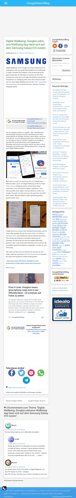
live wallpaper (63, 252)
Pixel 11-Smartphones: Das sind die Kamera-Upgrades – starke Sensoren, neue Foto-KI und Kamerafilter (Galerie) (61, 131)
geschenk (63, 223)
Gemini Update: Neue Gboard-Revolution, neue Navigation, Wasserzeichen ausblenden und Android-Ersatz (61, 189)
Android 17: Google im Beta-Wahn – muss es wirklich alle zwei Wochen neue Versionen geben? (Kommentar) (61, 156)
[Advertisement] (38, 22)
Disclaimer (65, 290)
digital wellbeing (13, 387)
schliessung (61, 256)
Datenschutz (56, 290)
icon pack (56, 247)
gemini (54, 224)
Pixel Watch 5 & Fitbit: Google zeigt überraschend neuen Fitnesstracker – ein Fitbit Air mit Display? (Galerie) (61, 94)
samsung (54, 256)
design (54, 221)
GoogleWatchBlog (38, 3)
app (57, 219)
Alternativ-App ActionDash (32, 254)
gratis (67, 245)
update (55, 263)
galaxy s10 (22, 387)
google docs (63, 236)
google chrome (59, 235)
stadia (63, 259)
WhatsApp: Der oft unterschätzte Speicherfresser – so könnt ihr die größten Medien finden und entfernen (61, 106)
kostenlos (56, 249)
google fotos (59, 239)
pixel (54, 254)
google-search (59, 230)
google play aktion (58, 244)
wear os (61, 263)
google (54, 225)
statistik (55, 261)
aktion (54, 214)
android (57, 216)
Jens (32, 53)
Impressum (55, 288)
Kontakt (63, 288)
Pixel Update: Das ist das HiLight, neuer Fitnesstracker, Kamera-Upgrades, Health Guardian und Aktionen (60, 177)
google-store (55, 232)
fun (65, 221)
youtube (56, 265)
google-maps (59, 227)
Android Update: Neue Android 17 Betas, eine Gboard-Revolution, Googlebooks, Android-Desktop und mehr (60, 201)
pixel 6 (58, 254)
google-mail (61, 226)
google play (66, 241)
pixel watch (63, 254)
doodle (60, 221)
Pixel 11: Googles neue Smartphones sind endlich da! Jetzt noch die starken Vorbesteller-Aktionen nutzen (61, 119)
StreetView (61, 261)
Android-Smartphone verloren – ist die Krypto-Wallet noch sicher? (60, 166)
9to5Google (10, 267)
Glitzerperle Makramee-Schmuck (24, 496)
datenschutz (63, 219)
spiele (58, 258)
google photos (56, 241)
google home (66, 239)
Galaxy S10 (9, 186)
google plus (61, 245)
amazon (60, 214)
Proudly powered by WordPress (62, 496)
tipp (65, 261)
